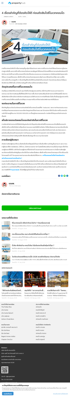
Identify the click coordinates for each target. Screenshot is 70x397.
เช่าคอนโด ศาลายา (41, 333)
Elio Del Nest (5, 333)
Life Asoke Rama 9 (7, 312)
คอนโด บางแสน (40, 326)
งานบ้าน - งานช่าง (22, 16)
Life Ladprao (5, 315)
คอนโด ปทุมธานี (40, 339)
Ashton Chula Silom (7, 318)
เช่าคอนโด (39, 306)
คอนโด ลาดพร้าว (41, 315)
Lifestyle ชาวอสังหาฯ (8, 16)
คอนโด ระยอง (40, 330)
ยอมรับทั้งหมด (8, 393)
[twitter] (62, 175)
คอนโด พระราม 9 (41, 312)
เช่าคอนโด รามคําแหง (42, 318)
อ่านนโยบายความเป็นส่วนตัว (60, 393)
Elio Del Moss (5, 330)
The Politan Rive (6, 306)
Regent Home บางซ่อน (8, 336)
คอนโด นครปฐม (40, 336)
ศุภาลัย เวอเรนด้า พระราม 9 (9, 326)
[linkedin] (67, 175)
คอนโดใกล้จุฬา (40, 309)
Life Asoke (4, 309)
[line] (65, 175)
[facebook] (59, 175)
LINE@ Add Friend (35, 208)
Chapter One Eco (6, 339)
